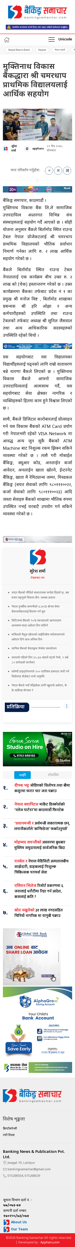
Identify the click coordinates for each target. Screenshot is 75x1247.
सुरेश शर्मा (14, 148)
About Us (18, 1222)
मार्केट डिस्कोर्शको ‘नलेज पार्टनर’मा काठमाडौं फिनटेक (39, 807)
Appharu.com (49, 1243)
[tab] (22, 775)
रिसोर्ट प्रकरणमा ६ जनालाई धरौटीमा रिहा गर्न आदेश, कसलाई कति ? (38, 891)
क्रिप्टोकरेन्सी (10, 1129)
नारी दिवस (9, 1135)
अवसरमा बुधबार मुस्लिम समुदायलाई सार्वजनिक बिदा (39, 845)
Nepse (42, 49)
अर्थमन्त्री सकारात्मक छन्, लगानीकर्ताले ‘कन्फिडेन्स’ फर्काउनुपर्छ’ (42, 826)
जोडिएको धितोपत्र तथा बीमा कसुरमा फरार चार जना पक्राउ (42, 788)
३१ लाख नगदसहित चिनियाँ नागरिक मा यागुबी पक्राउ (38, 913)
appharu (38, 148)
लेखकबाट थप (37, 578)
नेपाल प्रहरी (60, 49)
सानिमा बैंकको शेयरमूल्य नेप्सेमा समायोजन (34, 648)
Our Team (19, 1229)
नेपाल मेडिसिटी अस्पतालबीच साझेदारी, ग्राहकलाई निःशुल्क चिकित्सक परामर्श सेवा (41, 867)
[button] (51, 39)
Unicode (65, 39)
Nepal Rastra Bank (19, 49)
